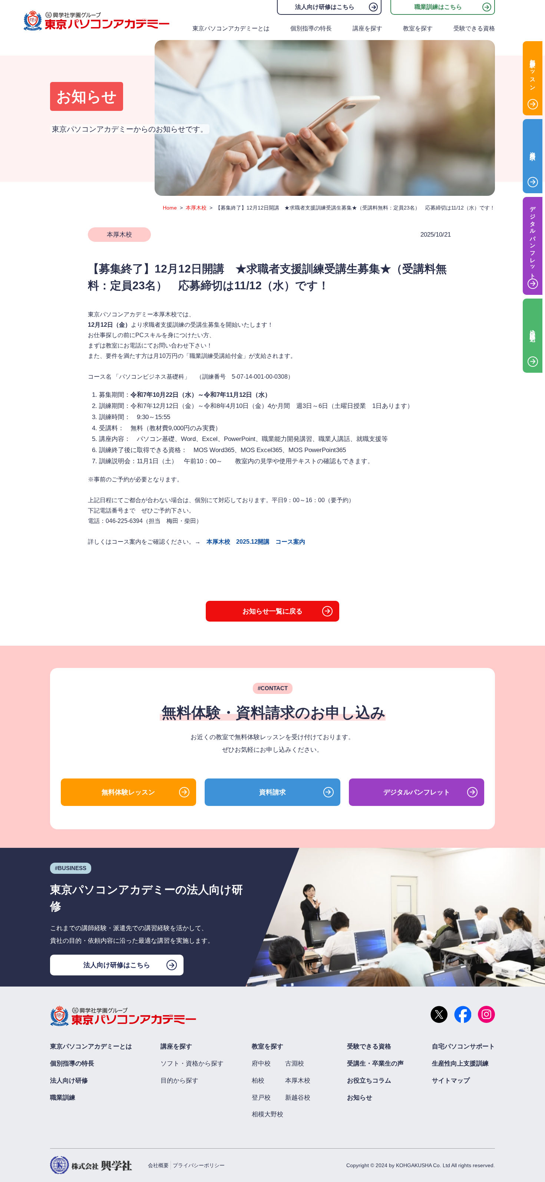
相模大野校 (267, 1114)
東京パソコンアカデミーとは (231, 28)
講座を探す (367, 28)
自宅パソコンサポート (463, 1046)
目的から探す (179, 1080)
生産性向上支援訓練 (460, 1063)
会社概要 (158, 1165)
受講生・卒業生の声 (375, 1063)
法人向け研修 (69, 1080)
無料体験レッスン (128, 792)
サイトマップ (451, 1080)
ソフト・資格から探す (192, 1063)
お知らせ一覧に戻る (272, 611)
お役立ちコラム (369, 1080)
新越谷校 (297, 1097)
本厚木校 (196, 208)
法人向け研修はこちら (324, 7)
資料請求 (272, 792)
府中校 (261, 1063)
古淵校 (294, 1063)
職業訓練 (62, 1097)
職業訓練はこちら (438, 7)
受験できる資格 (474, 28)
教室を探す (418, 28)
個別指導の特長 (311, 28)
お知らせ (359, 1097)
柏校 (258, 1080)
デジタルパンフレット (416, 792)
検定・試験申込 (533, 329)
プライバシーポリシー (199, 1165)
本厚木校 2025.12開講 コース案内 (256, 542)
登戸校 (261, 1097)
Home (170, 208)
